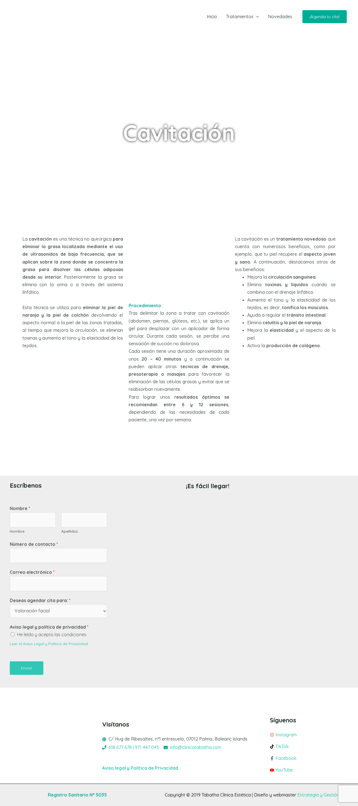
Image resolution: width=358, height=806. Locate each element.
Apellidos (69, 531)
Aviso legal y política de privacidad (49, 627)
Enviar (26, 668)
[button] (256, 16)
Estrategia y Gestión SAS (322, 795)
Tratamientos (239, 16)
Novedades (280, 16)
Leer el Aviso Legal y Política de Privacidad (49, 643)
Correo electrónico (32, 572)
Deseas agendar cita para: (40, 600)
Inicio (212, 16)
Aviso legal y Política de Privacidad (140, 768)
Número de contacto (34, 544)
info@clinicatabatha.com (195, 747)
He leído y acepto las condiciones (51, 634)
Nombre (20, 508)
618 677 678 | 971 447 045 (134, 747)
